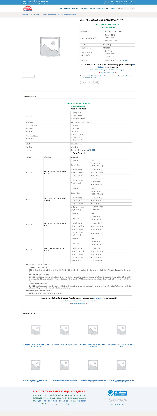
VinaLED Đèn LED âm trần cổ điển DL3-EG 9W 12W (93, 381)
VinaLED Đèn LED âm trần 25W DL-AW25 (64, 345)
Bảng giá (75, 8)
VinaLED (111, 24)
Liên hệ (112, 8)
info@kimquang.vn (71, 404)
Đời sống (105, 8)
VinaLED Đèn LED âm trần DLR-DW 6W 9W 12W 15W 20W (93, 345)
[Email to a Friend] (89, 82)
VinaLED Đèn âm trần (49, 14)
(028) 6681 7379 (40, 401)
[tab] (29, 97)
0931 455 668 (131, 1)
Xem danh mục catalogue (98, 70)
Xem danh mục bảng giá (116, 70)
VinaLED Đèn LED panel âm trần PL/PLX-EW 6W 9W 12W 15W (121, 381)
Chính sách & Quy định (116, 404)
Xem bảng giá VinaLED (107, 72)
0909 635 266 (111, 1)
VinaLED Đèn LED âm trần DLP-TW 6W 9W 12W (121, 345)
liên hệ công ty (98, 298)
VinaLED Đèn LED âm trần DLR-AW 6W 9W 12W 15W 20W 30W (36, 345)
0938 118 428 (119, 1)
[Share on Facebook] (82, 82)
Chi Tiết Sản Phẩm (30, 96)
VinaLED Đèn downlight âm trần (67, 14)
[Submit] (132, 8)
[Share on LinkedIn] (97, 82)
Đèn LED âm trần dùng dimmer (113, 75)
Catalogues (84, 8)
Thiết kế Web (84, 413)
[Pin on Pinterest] (93, 82)
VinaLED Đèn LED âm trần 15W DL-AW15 (64, 380)
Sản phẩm (66, 8)
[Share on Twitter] (85, 82)
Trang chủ (25, 14)
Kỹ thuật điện (95, 8)
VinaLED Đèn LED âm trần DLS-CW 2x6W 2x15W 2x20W (35, 381)
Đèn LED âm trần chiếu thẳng (95, 75)
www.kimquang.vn (53, 404)
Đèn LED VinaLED (35, 14)
